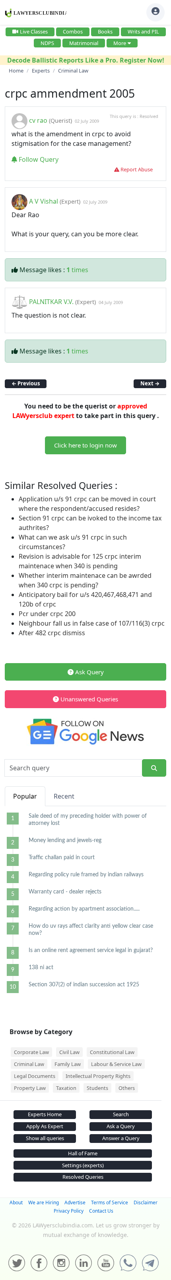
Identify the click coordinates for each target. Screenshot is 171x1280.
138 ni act (41, 967)
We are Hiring (43, 1202)
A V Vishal (43, 201)
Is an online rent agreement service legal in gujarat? (91, 950)
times (77, 269)
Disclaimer (145, 1202)
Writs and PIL (143, 31)
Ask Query (89, 672)
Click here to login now (85, 445)
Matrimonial (83, 43)
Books (105, 31)
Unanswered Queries (88, 699)
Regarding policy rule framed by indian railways (86, 875)
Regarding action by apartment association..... (84, 909)
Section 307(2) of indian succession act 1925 (84, 984)
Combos (73, 31)
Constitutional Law (112, 1052)
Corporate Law (31, 1052)
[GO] (154, 768)
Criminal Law (29, 1064)
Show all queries (45, 1138)
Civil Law (69, 1052)
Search (121, 1114)
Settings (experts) (83, 1165)
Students (97, 1088)
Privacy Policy (69, 1210)
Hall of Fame (82, 1153)
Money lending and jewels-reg (65, 840)
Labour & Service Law (116, 1064)
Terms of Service (109, 1202)
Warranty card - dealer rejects (65, 892)
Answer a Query (121, 1138)
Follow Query (37, 159)
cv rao (38, 120)
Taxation (66, 1088)
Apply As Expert (44, 1126)
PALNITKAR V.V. (52, 301)
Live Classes (34, 31)
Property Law (30, 1088)
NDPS (47, 43)
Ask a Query (121, 1126)
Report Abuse (136, 169)
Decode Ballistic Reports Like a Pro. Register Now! (85, 60)
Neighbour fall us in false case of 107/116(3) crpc (92, 623)
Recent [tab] (64, 796)
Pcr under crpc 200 (47, 613)
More (119, 43)
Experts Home (45, 1114)
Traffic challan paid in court (62, 857)
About (16, 1202)
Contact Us (101, 1210)
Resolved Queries (82, 1176)
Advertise (75, 1202)
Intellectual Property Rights (98, 1076)
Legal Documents (34, 1076)
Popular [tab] (25, 796)
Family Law (67, 1064)
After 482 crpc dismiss (52, 632)
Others (127, 1088)
